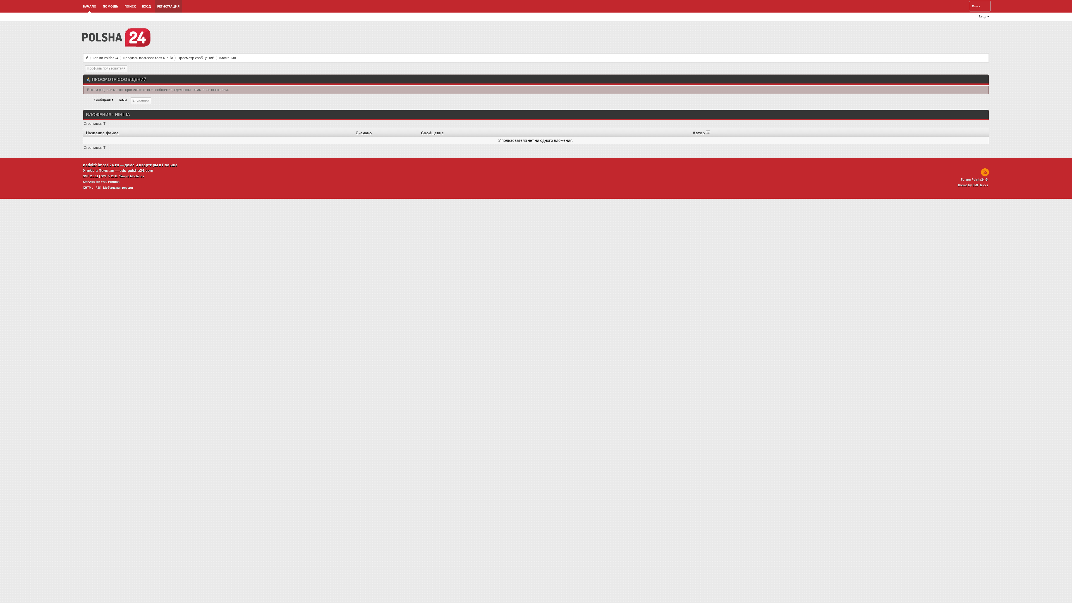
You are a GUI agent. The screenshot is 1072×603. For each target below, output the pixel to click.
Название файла (102, 133)
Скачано (364, 133)
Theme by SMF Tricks (973, 185)
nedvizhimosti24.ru (101, 165)
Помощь (110, 6)
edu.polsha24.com (136, 170)
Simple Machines (131, 176)
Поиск (130, 6)
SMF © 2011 (109, 176)
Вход (146, 6)
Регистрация (168, 6)
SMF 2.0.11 (90, 176)
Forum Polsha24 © (974, 179)
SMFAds (89, 181)
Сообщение (432, 133)
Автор (699, 133)
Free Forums (110, 181)
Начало (89, 6)
